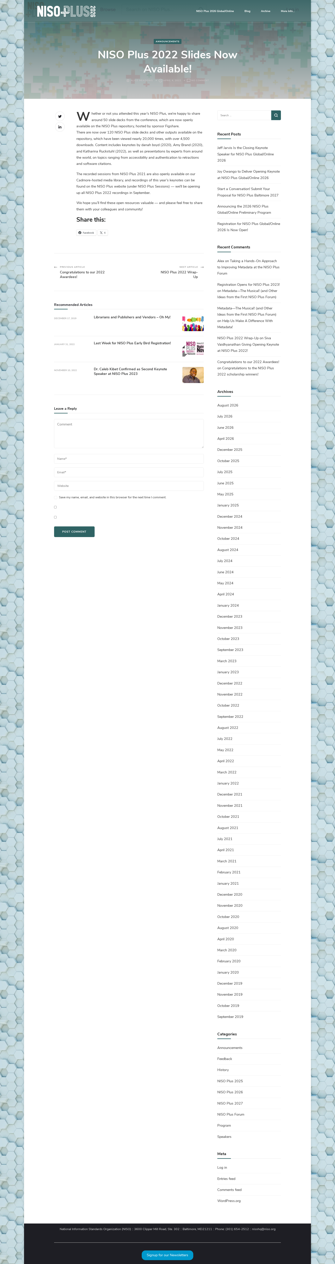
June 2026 (225, 427)
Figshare (172, 126)
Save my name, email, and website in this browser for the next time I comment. (112, 497)
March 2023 (227, 661)
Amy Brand (182, 145)
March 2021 (227, 861)
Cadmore (83, 180)
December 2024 (229, 516)
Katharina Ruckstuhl (98, 151)
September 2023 (230, 649)
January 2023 (228, 672)
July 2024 (224, 561)
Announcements (168, 41)
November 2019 (230, 994)
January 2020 (228, 972)
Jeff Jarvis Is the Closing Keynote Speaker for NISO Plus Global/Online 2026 (245, 154)
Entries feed (226, 1178)
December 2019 (229, 983)
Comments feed (229, 1189)
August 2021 (227, 828)
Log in (222, 1167)
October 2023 (228, 638)
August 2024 (227, 550)
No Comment (200, 81)
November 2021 (230, 805)
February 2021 (229, 872)
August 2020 (227, 928)
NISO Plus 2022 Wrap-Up (238, 338)
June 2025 (225, 483)
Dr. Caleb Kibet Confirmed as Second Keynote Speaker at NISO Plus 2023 (130, 371)
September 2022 (230, 716)
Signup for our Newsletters (167, 1255)
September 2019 (230, 1016)
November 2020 (230, 905)
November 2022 (230, 694)
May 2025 (225, 494)
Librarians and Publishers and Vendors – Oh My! (132, 317)
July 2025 (224, 472)
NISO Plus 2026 (230, 1092)
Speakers (224, 1136)
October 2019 (228, 1005)
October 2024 (228, 538)
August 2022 (227, 727)
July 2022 (224, 738)
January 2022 (228, 783)
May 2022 (225, 750)
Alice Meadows (142, 80)
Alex (220, 261)
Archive (265, 11)
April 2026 (225, 438)
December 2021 (229, 794)
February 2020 (229, 961)
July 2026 (224, 416)
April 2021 (225, 850)
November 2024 (230, 527)
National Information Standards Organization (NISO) (95, 1229)
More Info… (288, 11)
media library (113, 180)
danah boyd (150, 145)
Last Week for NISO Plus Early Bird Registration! (132, 343)
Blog (247, 11)
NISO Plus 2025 (230, 1081)
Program (224, 1125)
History (223, 1070)
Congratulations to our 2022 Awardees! (248, 362)
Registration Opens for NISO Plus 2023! (248, 284)
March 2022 (227, 772)
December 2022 (229, 683)
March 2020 (227, 950)
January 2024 (228, 605)
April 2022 (225, 761)
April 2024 (225, 594)
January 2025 (228, 505)
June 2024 (225, 572)
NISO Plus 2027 (230, 1103)
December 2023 (229, 616)
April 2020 (225, 939)
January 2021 (228, 883)
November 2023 (230, 627)
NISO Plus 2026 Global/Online (215, 11)
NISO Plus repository (118, 126)
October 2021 (228, 816)
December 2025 (229, 449)
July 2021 (224, 839)
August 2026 (227, 405)
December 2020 (229, 894)
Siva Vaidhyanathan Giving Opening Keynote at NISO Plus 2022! (248, 344)
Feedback (224, 1058)
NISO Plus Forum (230, 1114)
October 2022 (228, 705)
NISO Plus (105, 186)
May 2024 (225, 583)
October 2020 (228, 916)
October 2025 (228, 461)
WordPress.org (229, 1201)
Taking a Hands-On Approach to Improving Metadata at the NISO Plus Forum (248, 267)
